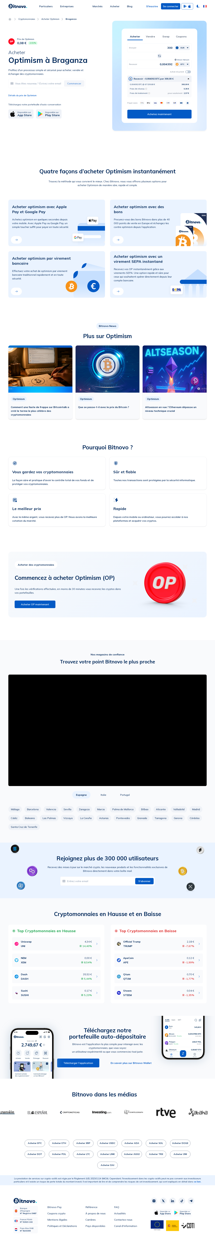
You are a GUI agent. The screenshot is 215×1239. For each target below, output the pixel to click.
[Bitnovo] (17, 6)
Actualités (120, 1213)
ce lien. (197, 1181)
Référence (91, 1207)
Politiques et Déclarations (62, 1226)
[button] (205, 6)
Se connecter (170, 6)
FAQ (116, 1207)
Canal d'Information (125, 1226)
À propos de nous (95, 1213)
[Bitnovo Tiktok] (181, 1201)
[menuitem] (45, 6)
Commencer (74, 83)
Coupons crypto (56, 1213)
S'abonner (144, 881)
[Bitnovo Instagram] (154, 1201)
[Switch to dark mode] (198, 6)
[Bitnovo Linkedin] (172, 1201)
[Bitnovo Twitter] (163, 1201)
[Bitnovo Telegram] (191, 1201)
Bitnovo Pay (54, 1207)
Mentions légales (57, 1219)
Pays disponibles (95, 1226)
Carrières (90, 1219)
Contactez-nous (123, 1219)
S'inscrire (152, 6)
